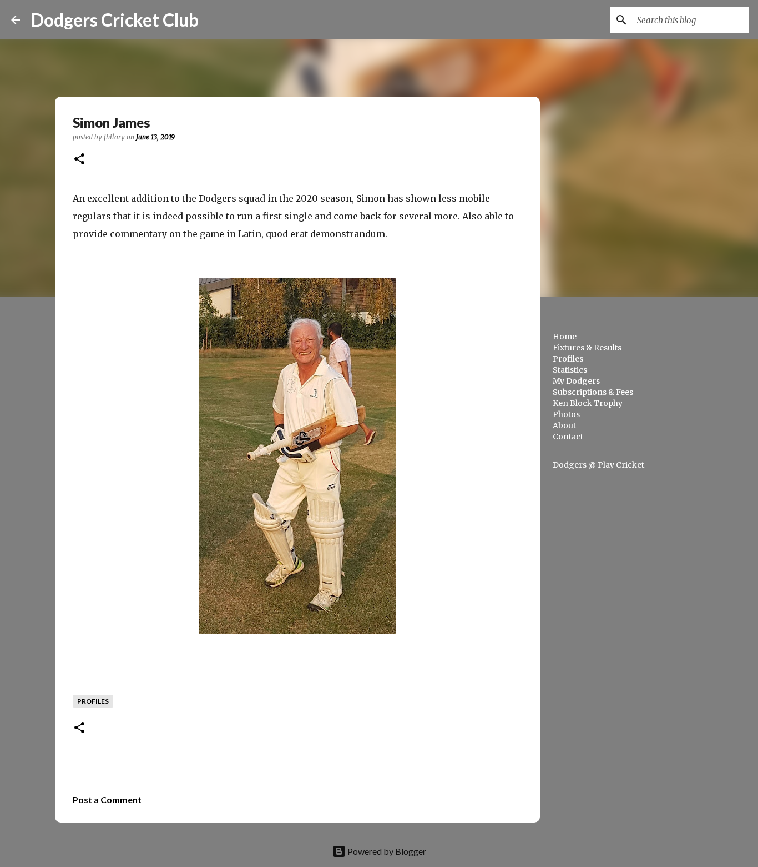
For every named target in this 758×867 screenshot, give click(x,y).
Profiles (568, 359)
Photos (566, 414)
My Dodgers (576, 381)
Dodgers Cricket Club (115, 20)
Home (565, 337)
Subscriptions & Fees (593, 392)
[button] (79, 159)
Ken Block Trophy (588, 403)
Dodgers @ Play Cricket (598, 465)
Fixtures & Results (587, 348)
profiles (93, 701)
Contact (568, 437)
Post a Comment (107, 799)
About (564, 425)
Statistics (570, 370)
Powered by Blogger (386, 851)
